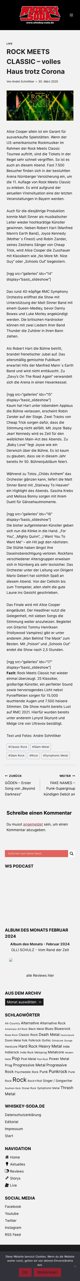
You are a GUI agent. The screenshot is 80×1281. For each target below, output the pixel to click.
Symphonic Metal (55, 755)
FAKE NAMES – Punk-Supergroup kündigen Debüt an (59, 785)
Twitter (10, 1221)
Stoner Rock (29, 1088)
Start (9, 1136)
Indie (66, 1046)
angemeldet (33, 824)
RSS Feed (13, 1235)
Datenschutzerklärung (23, 1115)
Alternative (30, 1023)
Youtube (12, 1214)
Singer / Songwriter (57, 1081)
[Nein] (75, 1266)
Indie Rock (26, 1052)
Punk (44, 1072)
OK (25, 1272)
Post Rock (42, 1059)
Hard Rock (28, 1046)
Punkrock (58, 1071)
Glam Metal (40, 746)
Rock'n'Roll (35, 1080)
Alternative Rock (53, 1023)
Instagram (13, 1228)
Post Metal (28, 1059)
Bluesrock (62, 1029)
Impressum (14, 1129)
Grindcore (57, 1040)
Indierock (12, 1052)
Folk (24, 1040)
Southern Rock (13, 1088)
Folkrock (35, 1040)
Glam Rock (16, 755)
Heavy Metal (50, 1046)
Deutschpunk (67, 1035)
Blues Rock (11, 1035)
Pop (16, 1058)
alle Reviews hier (40, 975)
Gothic (46, 1040)
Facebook (13, 1207)
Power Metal (59, 1059)
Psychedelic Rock (27, 1072)
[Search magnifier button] (71, 853)
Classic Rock (17, 746)
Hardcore (11, 1046)
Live (9, 43)
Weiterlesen (47, 1272)
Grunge (68, 1040)
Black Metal (36, 1028)
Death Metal (49, 1034)
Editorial (11, 1122)
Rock (34, 755)
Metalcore (56, 1052)
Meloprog (40, 1052)
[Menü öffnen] (71, 15)
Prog (8, 1065)
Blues (49, 1029)
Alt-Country (12, 1023)
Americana (10, 1029)
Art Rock (22, 1028)
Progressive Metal (29, 1065)
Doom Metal (13, 1040)
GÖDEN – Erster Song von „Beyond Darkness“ (20, 785)
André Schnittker (23, 81)
